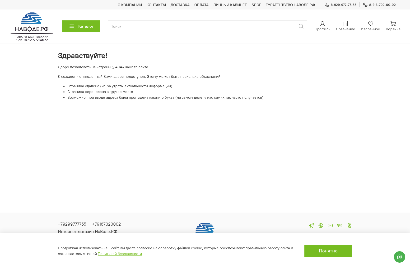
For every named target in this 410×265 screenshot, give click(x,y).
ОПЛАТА (201, 4)
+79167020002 (106, 224)
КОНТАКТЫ (156, 4)
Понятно (328, 251)
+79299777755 (72, 224)
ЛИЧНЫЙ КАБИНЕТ (230, 4)
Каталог (86, 26)
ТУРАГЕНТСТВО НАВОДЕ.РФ (290, 4)
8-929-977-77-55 (343, 5)
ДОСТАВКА (180, 4)
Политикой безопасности (120, 253)
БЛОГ (256, 4)
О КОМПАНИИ (130, 4)
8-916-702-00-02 (382, 5)
